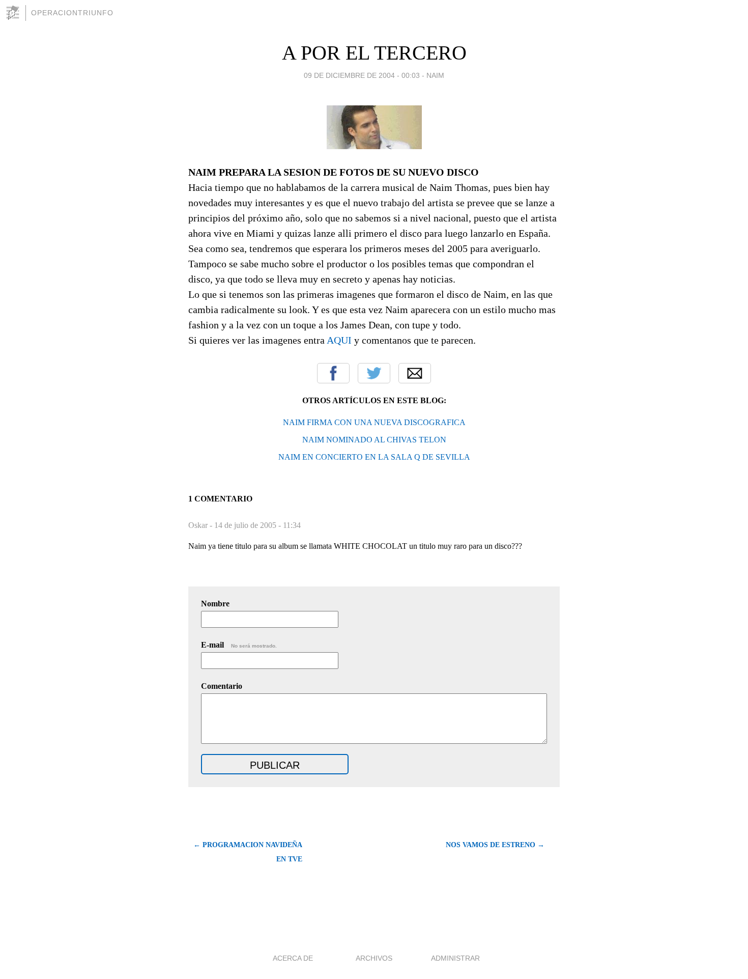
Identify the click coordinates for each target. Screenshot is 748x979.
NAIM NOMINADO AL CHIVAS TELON (374, 439)
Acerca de (293, 958)
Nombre (215, 603)
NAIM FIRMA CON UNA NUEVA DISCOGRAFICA (374, 422)
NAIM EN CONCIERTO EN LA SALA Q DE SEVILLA (374, 457)
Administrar (455, 958)
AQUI (339, 340)
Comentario (221, 686)
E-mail (239, 644)
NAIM (435, 75)
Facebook (333, 373)
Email (414, 373)
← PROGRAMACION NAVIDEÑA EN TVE (247, 852)
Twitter (374, 373)
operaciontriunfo (72, 13)
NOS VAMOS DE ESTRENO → (495, 845)
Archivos (374, 958)
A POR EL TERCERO (374, 52)
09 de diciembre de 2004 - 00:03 (362, 75)
